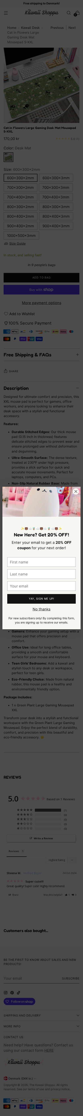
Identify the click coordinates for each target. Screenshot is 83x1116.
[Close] (76, 491)
